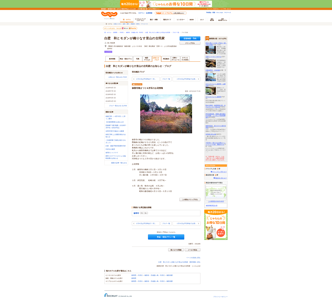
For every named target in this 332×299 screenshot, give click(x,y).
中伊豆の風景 (110, 149)
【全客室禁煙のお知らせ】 (115, 122)
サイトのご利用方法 (213, 9)
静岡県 (115, 32)
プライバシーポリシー (220, 297)
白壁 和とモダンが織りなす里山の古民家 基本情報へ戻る (179, 262)
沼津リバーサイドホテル (213, 56)
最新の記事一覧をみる (119, 163)
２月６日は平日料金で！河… (146, 79)
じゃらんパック (140, 19)
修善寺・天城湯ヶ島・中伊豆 (134, 32)
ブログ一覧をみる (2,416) (118, 106)
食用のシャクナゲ (112, 153)
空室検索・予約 (190, 38)
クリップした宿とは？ (220, 171)
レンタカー (181, 19)
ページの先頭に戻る (193, 258)
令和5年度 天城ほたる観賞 (115, 131)
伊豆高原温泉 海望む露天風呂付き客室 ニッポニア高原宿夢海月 (216, 115)
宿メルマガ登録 (176, 250)
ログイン (141, 13)
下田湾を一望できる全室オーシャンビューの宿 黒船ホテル (216, 143)
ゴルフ (202, 19)
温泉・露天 (126, 24)
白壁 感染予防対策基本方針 (116, 146)
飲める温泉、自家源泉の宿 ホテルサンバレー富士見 (216, 106)
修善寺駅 (170, 275)
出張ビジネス (117, 24)
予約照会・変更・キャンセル (214, 12)
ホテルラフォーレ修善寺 (213, 97)
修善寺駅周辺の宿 (211, 205)
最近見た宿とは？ (221, 178)
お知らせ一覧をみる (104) (118, 77)
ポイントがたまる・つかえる (112, 28)
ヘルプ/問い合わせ (225, 9)
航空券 (192, 19)
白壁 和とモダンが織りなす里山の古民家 (157, 32)
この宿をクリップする (190, 199)
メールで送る (192, 250)
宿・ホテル (107, 32)
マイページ (227, 12)
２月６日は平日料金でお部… (186, 79)
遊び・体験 (154, 19)
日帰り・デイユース (142, 24)
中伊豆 (122, 32)
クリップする (190, 43)
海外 (212, 19)
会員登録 (149, 13)
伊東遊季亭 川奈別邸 (213, 70)
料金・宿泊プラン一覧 (166, 237)
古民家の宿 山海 (211, 134)
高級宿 (133, 24)
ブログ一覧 (175, 32)
